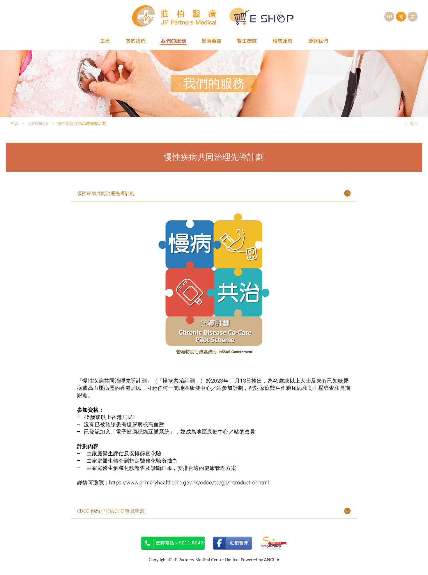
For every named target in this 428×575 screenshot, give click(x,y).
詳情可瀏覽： (93, 483)
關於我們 (135, 41)
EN (389, 17)
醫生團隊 (247, 41)
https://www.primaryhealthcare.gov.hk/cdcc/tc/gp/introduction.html (189, 483)
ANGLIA (271, 560)
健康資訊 (211, 41)
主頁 (105, 41)
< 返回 (411, 123)
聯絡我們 (318, 41)
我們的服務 (173, 41)
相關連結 (282, 41)
